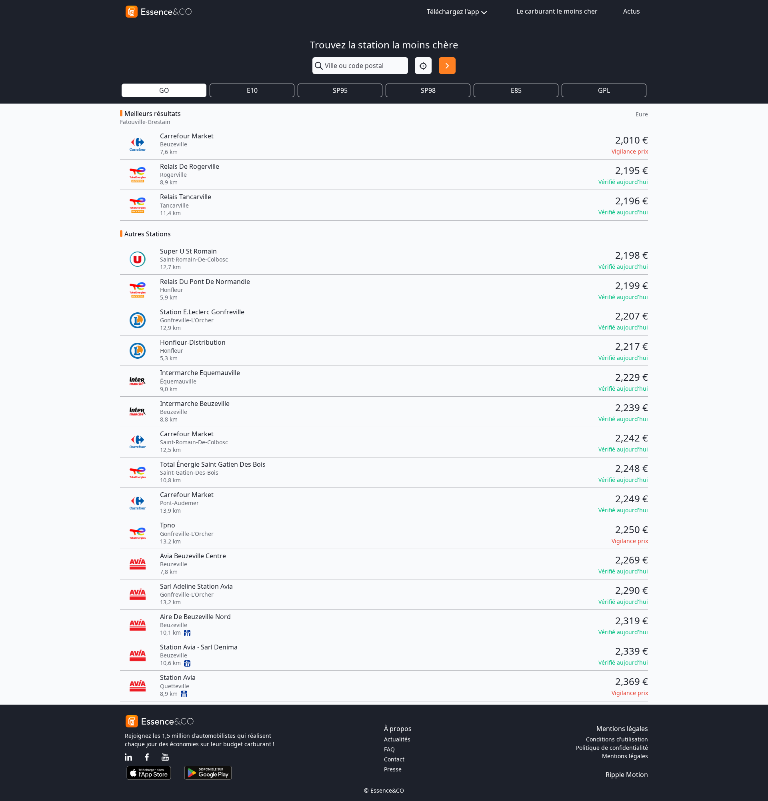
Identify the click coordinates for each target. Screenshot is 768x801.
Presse (393, 769)
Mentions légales (625, 756)
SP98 (428, 90)
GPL (604, 90)
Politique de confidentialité (612, 747)
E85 (516, 90)
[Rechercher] (447, 65)
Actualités (397, 739)
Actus (631, 11)
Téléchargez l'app (453, 11)
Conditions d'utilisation (617, 739)
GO (164, 90)
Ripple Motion (627, 774)
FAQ (389, 749)
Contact (394, 759)
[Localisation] (423, 65)
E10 (252, 90)
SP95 (340, 90)
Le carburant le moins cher (557, 11)
